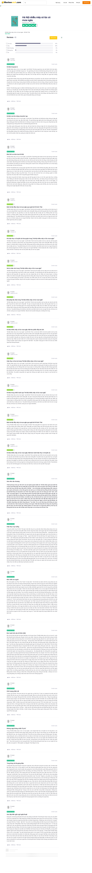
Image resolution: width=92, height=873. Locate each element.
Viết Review (86, 2)
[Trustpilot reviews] (11, 2)
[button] (9, 101)
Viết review (53, 37)
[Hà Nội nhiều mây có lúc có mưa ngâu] (14, 21)
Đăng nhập (71, 2)
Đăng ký (78, 2)
